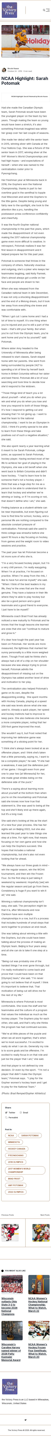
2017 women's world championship (19, 1170)
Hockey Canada (16, 1149)
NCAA (11, 1135)
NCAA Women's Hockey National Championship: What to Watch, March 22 (37, 1304)
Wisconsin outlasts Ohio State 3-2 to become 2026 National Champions (9, 1306)
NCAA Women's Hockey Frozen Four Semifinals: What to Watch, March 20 (37, 1350)
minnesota (14, 1142)
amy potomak (15, 1185)
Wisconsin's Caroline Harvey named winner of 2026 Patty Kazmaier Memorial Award (11, 1352)
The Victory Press (15, 1430)
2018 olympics (15, 1162)
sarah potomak (30, 1135)
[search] (44, 10)
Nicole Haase (13, 68)
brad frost (14, 1178)
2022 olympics (15, 1192)
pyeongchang (15, 1155)
